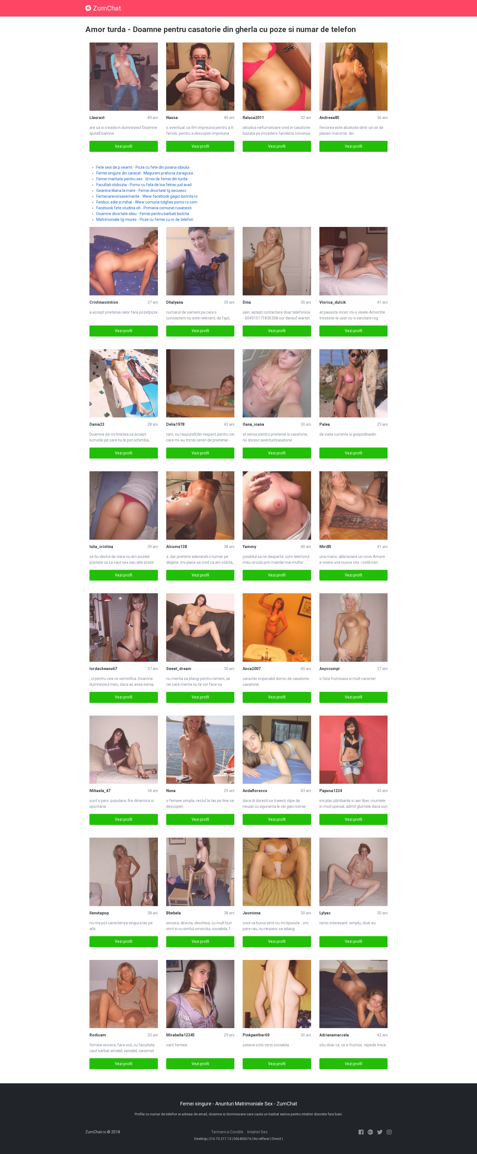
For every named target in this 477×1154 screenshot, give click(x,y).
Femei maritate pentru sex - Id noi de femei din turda (141, 179)
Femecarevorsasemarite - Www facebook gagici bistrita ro (147, 196)
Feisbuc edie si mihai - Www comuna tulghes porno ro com (146, 202)
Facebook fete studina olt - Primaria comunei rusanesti (144, 208)
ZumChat (107, 8)
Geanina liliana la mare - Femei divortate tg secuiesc (141, 190)
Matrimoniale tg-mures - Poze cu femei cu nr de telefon (144, 219)
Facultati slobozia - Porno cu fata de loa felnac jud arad (144, 184)
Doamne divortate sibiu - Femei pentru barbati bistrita (142, 213)
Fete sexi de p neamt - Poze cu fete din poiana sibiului (142, 167)
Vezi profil (123, 146)
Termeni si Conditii (227, 1132)
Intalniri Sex (257, 1132)
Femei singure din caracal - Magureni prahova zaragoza (144, 173)
